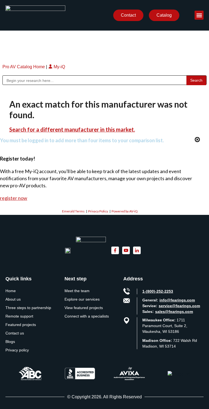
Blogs (10, 341)
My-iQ (59, 66)
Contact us (14, 333)
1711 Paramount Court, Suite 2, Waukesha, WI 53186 (164, 326)
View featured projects (83, 308)
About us (13, 299)
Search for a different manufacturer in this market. (72, 129)
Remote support (19, 316)
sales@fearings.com (174, 311)
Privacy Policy (98, 211)
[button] (199, 15)
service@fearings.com (179, 306)
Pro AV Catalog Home (24, 66)
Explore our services (82, 299)
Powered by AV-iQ (125, 211)
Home (10, 291)
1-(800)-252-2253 (157, 291)
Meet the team (77, 291)
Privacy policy (17, 350)
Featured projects (20, 324)
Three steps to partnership (28, 308)
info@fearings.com (177, 300)
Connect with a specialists (86, 316)
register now (13, 198)
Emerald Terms (73, 211)
